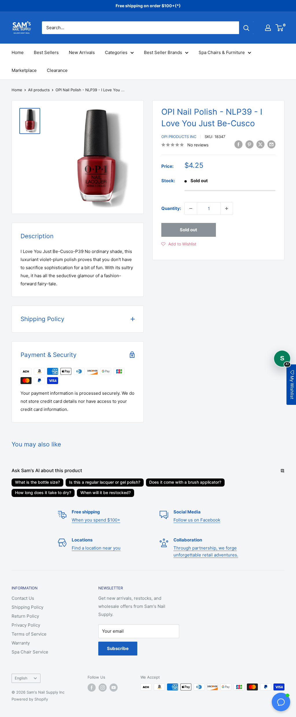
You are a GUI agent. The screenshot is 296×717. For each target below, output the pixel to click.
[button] (178, 244)
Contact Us (23, 598)
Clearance (57, 70)
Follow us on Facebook (196, 520)
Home (18, 52)
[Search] (246, 27)
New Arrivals (82, 52)
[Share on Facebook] (238, 144)
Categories (116, 52)
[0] (279, 27)
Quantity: (171, 208)
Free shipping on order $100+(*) (148, 5)
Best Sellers (46, 52)
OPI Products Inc (178, 136)
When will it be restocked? (105, 492)
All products (39, 89)
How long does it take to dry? (43, 492)
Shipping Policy (27, 607)
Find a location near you (96, 548)
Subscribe (118, 648)
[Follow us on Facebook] (92, 688)
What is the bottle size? (37, 482)
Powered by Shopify (30, 699)
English (21, 678)
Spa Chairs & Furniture (222, 52)
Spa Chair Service (30, 652)
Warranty (21, 643)
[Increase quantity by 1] (227, 208)
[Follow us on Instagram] (103, 688)
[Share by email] (271, 144)
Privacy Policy (26, 625)
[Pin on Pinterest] (249, 144)
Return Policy (25, 616)
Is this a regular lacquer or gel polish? (104, 482)
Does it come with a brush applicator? (185, 482)
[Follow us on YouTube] (114, 688)
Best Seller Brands (163, 52)
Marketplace (24, 70)
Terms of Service (29, 634)
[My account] (268, 28)
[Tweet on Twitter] (260, 144)
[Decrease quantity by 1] (191, 208)
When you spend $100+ (96, 520)
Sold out (188, 229)
